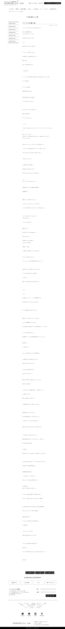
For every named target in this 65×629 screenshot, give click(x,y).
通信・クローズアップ (50, 582)
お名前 (38, 592)
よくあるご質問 (26, 582)
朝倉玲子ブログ (14, 582)
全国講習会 (22, 604)
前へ (30, 572)
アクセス (37, 3)
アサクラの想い (26, 603)
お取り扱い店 (32, 3)
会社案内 (42, 3)
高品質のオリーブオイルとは (36, 603)
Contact (49, 3)
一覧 (40, 572)
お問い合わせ (38, 607)
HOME (20, 603)
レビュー (38, 582)
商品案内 (45, 603)
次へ (49, 572)
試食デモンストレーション (41, 604)
